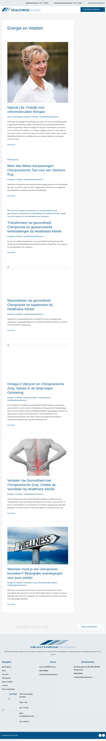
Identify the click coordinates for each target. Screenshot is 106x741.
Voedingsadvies (44, 398)
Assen (53, 662)
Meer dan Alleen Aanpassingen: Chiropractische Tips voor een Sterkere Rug (36, 170)
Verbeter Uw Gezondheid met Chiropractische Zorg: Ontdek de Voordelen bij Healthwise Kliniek (31, 485)
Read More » (12, 144)
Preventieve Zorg (30, 583)
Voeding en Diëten (30, 398)
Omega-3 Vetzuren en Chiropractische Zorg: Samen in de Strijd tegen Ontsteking (35, 388)
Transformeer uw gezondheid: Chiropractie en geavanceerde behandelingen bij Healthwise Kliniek (34, 227)
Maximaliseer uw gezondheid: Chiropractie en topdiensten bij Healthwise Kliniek (29, 305)
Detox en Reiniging (14, 117)
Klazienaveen (87, 662)
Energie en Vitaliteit (30, 117)
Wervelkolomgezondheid (47, 583)
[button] (61, 9)
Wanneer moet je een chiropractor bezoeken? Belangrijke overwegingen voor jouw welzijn (35, 573)
